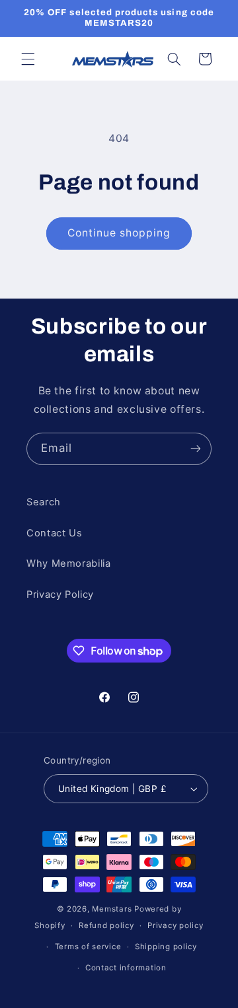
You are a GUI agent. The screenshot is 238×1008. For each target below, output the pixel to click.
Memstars (112, 909)
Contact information (126, 967)
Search (43, 502)
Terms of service (88, 946)
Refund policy (106, 925)
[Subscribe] (195, 449)
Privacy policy (175, 925)
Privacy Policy (60, 594)
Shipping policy (166, 946)
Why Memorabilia (68, 563)
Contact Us (54, 533)
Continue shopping (119, 233)
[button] (28, 59)
